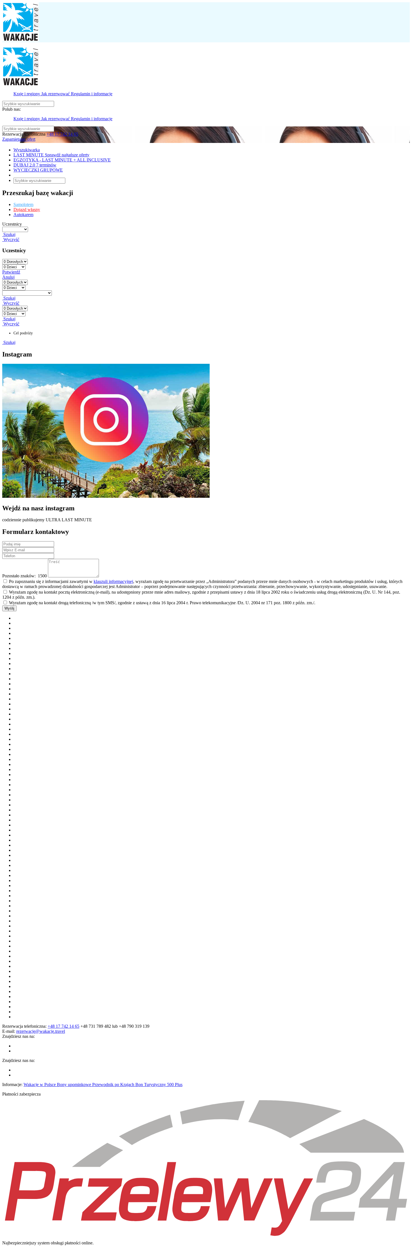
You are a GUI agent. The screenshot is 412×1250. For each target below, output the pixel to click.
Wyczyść (10, 239)
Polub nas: (11, 109)
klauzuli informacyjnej (113, 581)
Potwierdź (11, 272)
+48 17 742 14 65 (62, 134)
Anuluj (8, 277)
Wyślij (9, 608)
